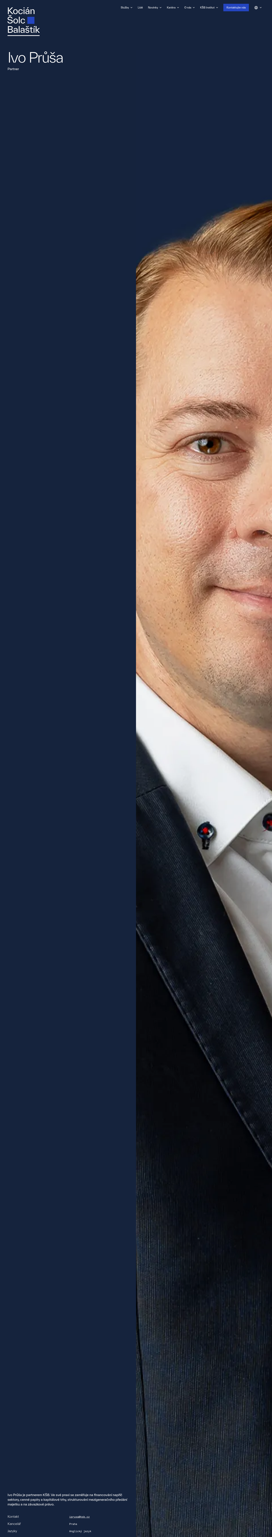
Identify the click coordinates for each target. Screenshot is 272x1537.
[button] (126, 7)
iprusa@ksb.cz (79, 1516)
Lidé (140, 7)
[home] (23, 21)
